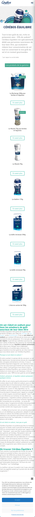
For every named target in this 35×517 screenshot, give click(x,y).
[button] (32, 479)
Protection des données (17, 514)
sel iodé (24, 333)
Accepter (17, 500)
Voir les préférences (17, 510)
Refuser (17, 505)
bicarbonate (13, 335)
